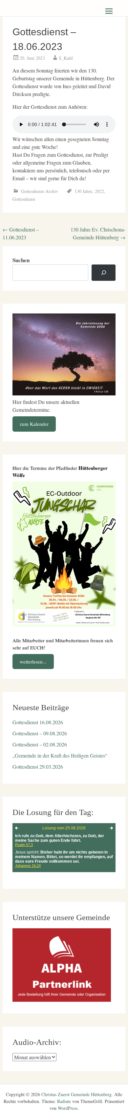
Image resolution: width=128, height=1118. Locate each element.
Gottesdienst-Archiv (39, 191)
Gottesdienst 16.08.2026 (37, 722)
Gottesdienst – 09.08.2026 (39, 733)
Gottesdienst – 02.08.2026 (39, 744)
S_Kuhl (66, 58)
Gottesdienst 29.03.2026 (37, 766)
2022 (99, 191)
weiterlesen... (33, 661)
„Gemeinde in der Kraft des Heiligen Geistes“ (59, 755)
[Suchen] (104, 272)
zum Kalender (34, 424)
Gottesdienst (23, 199)
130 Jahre (83, 191)
